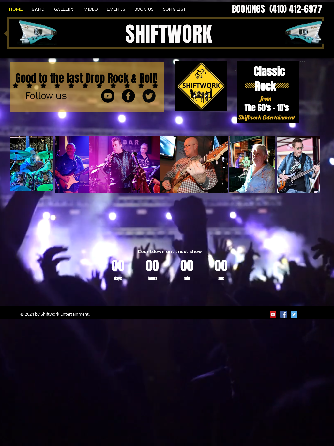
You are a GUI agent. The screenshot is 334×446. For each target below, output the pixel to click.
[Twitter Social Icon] (294, 314)
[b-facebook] (128, 96)
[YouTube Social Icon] (273, 314)
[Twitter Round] (149, 96)
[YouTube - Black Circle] (107, 96)
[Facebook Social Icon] (283, 314)
